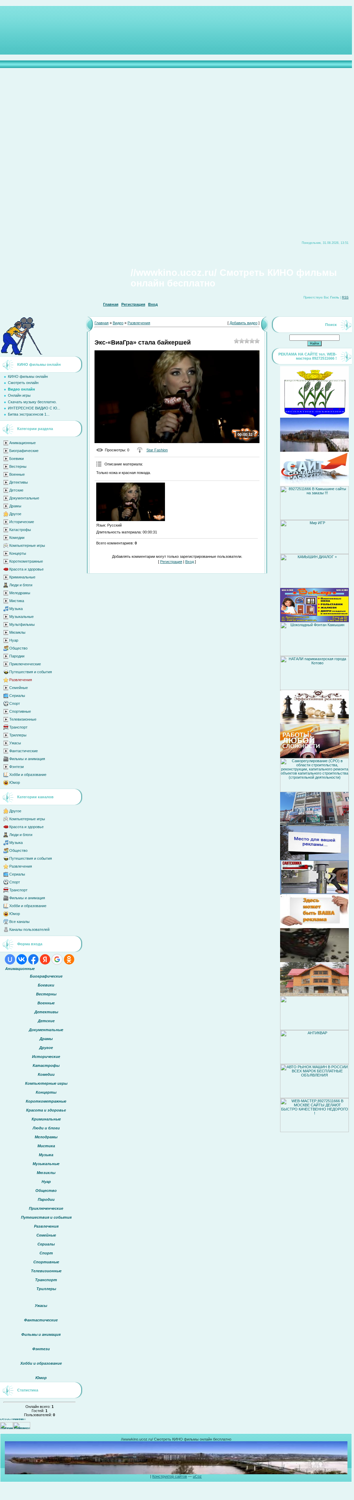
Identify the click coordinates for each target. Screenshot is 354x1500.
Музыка (16, 609)
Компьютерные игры (27, 545)
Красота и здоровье (26, 569)
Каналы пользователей (29, 929)
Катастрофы (20, 530)
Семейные (18, 688)
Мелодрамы (19, 593)
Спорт (14, 703)
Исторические (21, 522)
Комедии (16, 537)
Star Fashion (157, 450)
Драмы (15, 506)
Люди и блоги (20, 585)
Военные (17, 474)
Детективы (18, 482)
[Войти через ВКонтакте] (21, 959)
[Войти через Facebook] (33, 959)
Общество (18, 648)
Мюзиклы (17, 632)
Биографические (23, 451)
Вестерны (17, 466)
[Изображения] (130, 502)
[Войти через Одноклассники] (69, 959)
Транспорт (18, 727)
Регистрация (133, 304)
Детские (16, 490)
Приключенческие (25, 664)
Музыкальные (21, 616)
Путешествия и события (30, 672)
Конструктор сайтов (169, 1476)
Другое (15, 514)
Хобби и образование (27, 774)
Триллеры (17, 735)
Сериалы (17, 695)
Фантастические (23, 751)
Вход (153, 304)
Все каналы (19, 922)
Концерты (17, 553)
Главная (110, 304)
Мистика (16, 601)
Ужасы (15, 743)
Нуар (13, 640)
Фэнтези (16, 767)
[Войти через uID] (10, 959)
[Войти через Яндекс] (45, 959)
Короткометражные (26, 561)
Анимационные (22, 443)
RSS (345, 297)
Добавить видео (243, 323)
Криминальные (22, 577)
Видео (118, 323)
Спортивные (20, 711)
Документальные (24, 498)
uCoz (197, 1476)
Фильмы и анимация (27, 759)
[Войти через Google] (57, 959)
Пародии (16, 656)
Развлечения (20, 680)
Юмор (14, 782)
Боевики (16, 458)
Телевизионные (22, 719)
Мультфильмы (22, 624)
